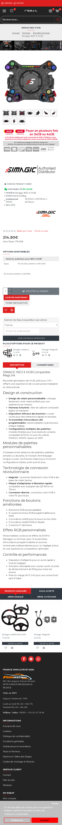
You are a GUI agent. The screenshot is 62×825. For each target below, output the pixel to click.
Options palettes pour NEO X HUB (24, 259)
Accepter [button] (44, 820)
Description (17, 365)
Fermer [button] (55, 803)
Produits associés (16, 591)
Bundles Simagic (41, 33)
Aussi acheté (46, 591)
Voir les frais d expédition (31, 338)
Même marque (16, 597)
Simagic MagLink (50, 349)
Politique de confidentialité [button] (16, 814)
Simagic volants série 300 (21, 349)
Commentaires (45, 365)
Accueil (15, 33)
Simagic (26, 33)
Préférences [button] (17, 820)
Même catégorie (46, 597)
